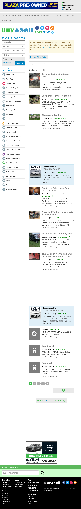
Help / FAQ (67, 7)
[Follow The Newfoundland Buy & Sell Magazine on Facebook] (37, 28)
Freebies (9, 185)
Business (47, 15)
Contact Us (67, 9)
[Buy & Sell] (17, 29)
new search (45, 47)
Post (43, 32)
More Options (7, 62)
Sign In (65, 3)
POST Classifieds (50, 401)
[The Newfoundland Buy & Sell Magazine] (52, 483)
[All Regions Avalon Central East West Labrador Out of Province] (13, 55)
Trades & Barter (11, 189)
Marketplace (15, 15)
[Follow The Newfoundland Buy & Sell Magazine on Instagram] (47, 28)
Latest (5, 15)
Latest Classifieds (7, 486)
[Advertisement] (51, 148)
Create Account (68, 5)
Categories (36, 15)
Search (26, 15)
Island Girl (7, 21)
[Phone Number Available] (65, 80)
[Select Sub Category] (13, 51)
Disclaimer (18, 486)
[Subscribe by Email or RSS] (52, 28)
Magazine (70, 15)
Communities (58, 15)
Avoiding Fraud (20, 482)
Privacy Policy (19, 484)
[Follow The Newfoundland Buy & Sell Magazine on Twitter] (42, 28)
